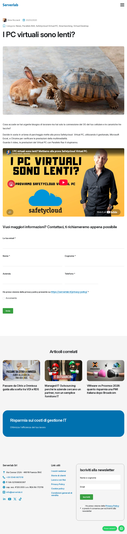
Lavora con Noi (58, 480)
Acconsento (11, 298)
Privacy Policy (58, 484)
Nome (6, 256)
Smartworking (65, 26)
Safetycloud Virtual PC (47, 26)
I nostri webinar (58, 471)
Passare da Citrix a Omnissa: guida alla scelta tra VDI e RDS (21, 387)
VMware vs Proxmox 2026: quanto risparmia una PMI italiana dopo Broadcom (103, 389)
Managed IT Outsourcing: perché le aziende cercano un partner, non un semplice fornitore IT (63, 391)
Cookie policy (57, 488)
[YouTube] (9, 499)
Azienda (7, 273)
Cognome (70, 256)
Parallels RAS (28, 26)
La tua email (9, 238)
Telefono (70, 273)
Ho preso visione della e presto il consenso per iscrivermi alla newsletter (100, 508)
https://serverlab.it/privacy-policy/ (69, 292)
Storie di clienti (58, 475)
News (18, 26)
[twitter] (14, 499)
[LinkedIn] (4, 499)
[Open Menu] (122, 5)
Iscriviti (86, 497)
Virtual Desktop (81, 26)
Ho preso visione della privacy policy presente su (46, 292)
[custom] (20, 499)
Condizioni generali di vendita (61, 494)
